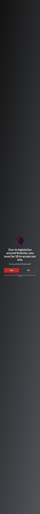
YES (11, 270)
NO (28, 270)
